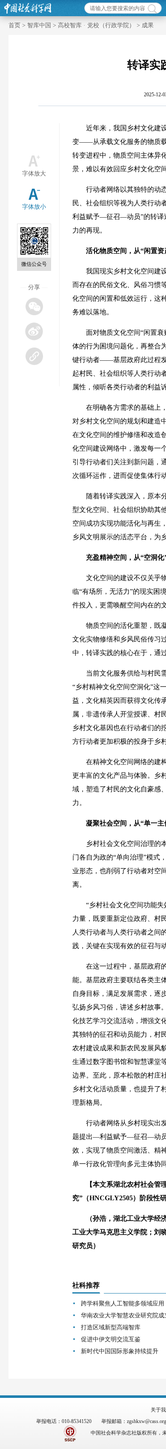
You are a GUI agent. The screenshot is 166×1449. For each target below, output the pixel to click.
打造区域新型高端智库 (110, 1327)
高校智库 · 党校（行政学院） (96, 25)
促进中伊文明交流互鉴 (110, 1339)
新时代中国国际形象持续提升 (119, 1351)
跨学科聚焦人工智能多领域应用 (122, 1303)
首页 (14, 25)
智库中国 (39, 25)
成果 (148, 25)
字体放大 (34, 173)
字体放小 (34, 207)
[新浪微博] (34, 331)
